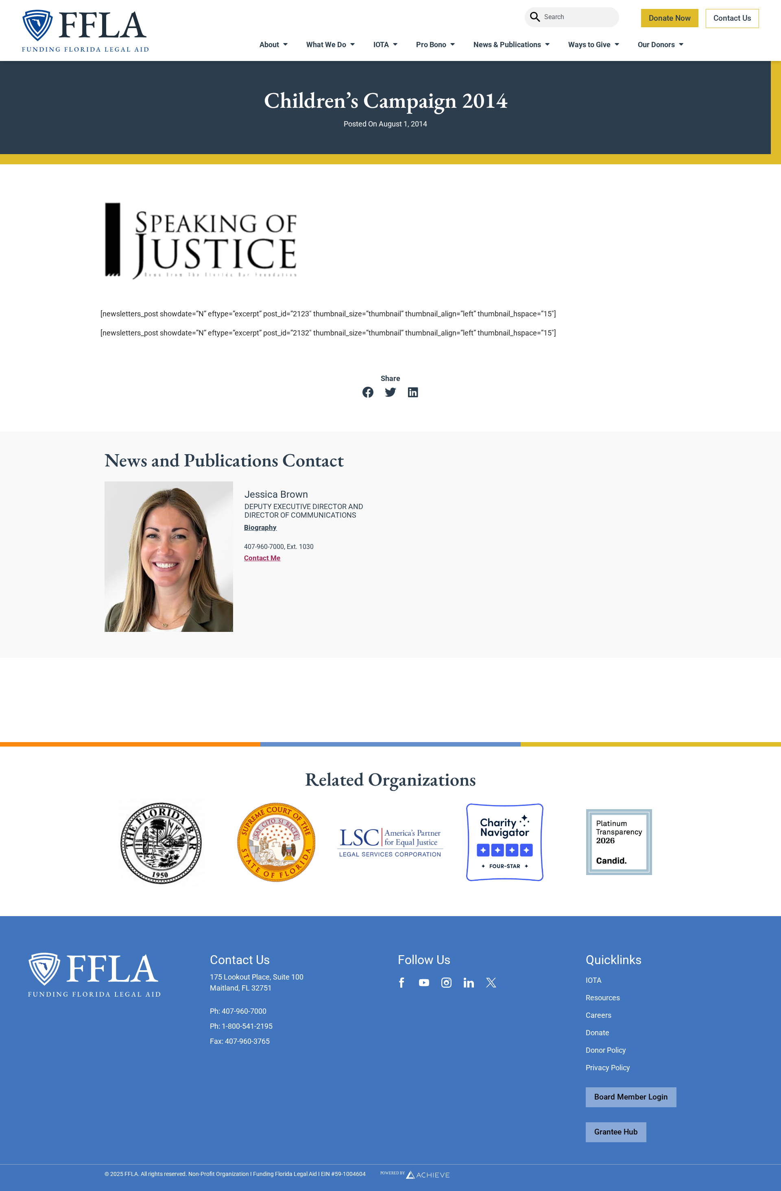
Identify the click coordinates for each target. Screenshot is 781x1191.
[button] (368, 393)
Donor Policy (606, 1050)
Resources (603, 997)
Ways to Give (589, 44)
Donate (597, 1032)
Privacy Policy (608, 1067)
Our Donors (656, 44)
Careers (598, 1015)
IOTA (381, 44)
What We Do (326, 44)
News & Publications (507, 44)
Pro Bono (431, 44)
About (269, 44)
